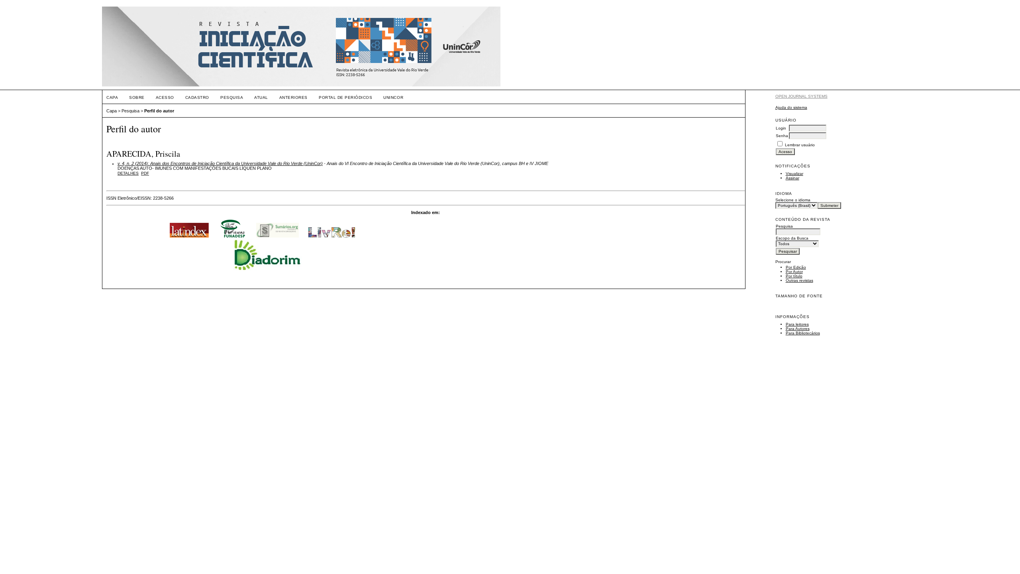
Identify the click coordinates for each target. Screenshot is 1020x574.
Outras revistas (799, 280)
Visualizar (794, 173)
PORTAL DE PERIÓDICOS (345, 97)
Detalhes (128, 173)
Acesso (165, 97)
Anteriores (293, 97)
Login (781, 128)
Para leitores (797, 324)
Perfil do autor (159, 110)
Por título (794, 276)
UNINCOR (393, 97)
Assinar (792, 178)
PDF (145, 173)
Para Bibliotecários (803, 333)
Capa (112, 97)
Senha (782, 136)
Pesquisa (231, 97)
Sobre (137, 97)
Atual (261, 97)
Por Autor (794, 271)
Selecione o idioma (792, 200)
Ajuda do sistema (791, 107)
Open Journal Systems (801, 96)
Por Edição (796, 267)
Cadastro (197, 97)
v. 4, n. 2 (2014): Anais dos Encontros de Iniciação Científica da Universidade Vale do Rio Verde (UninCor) (220, 163)
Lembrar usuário (800, 145)
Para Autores (798, 328)
